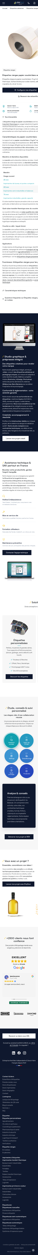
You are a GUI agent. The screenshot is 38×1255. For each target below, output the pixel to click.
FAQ (3, 1111)
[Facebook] (19, 1052)
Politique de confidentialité (28, 1244)
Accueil (4, 8)
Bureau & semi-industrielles (11, 1163)
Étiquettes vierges (9, 70)
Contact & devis (8, 1076)
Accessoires (6, 1177)
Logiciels (5, 1183)
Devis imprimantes (8, 1088)
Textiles (5, 1171)
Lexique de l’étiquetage (10, 1100)
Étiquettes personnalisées (11, 1118)
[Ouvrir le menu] (4, 3)
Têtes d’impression (9, 1180)
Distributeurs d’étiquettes (11, 1210)
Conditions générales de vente (11, 1244)
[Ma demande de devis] (34, 3)
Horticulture (6, 1143)
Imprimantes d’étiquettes (11, 1157)
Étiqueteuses (7, 1205)
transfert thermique (10, 124)
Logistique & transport (10, 1138)
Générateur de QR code (10, 1102)
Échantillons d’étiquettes (11, 1079)
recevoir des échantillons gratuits (19, 280)
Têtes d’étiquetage (9, 1226)
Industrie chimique (8, 1135)
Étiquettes (6, 1116)
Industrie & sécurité (9, 1132)
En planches (6, 1153)
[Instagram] (24, 1052)
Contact (5, 1093)
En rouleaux (6, 1150)
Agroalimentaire (8, 1121)
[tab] (11, 740)
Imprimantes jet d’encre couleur (14, 1186)
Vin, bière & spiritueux (9, 1124)
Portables (5, 1169)
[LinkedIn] (13, 1052)
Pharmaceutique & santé (10, 1130)
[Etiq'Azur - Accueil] (19, 3)
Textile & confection (9, 1141)
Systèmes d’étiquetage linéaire (13, 1228)
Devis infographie (8, 1090)
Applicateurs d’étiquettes (11, 1219)
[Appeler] (29, 3)
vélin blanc (31, 232)
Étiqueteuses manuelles (11, 1207)
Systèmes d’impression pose (12, 1231)
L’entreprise (6, 1097)
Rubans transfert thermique (11, 1174)
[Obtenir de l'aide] (33, 1250)
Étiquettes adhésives (17, 8)
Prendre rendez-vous (9, 1082)
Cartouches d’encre (9, 1194)
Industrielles (6, 1166)
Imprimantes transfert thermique (14, 1160)
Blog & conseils (7, 1105)
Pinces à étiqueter (8, 1213)
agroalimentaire (24, 252)
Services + (6, 1108)
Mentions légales (19, 1248)
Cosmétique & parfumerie (11, 1127)
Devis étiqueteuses (9, 1085)
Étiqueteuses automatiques (12, 1223)
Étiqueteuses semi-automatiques (14, 1216)
